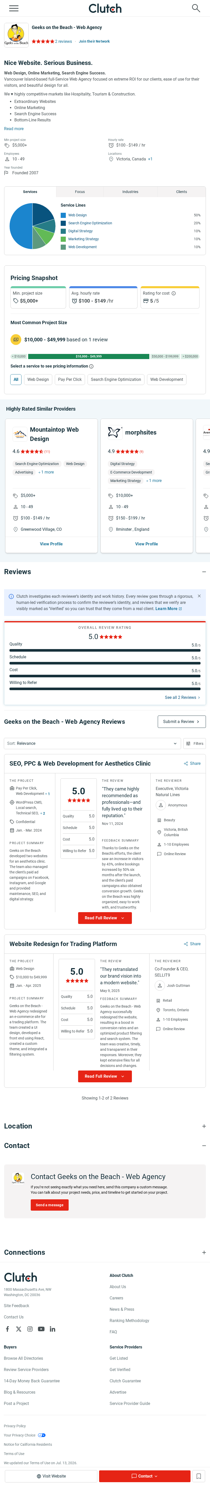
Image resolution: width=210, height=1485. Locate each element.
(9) (141, 452)
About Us (118, 1286)
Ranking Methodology (129, 1320)
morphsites (140, 432)
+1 (150, 159)
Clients (181, 192)
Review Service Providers (26, 1369)
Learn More (166, 608)
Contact (145, 1476)
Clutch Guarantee (125, 1380)
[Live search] (196, 8)
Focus (80, 192)
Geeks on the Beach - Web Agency (67, 27)
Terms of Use (14, 1454)
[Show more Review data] (105, 918)
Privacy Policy (15, 1426)
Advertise (118, 1392)
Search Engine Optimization (90, 223)
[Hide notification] (199, 596)
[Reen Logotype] (20, 434)
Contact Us (14, 1317)
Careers (116, 1298)
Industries (130, 192)
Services (30, 192)
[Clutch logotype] (105, 8)
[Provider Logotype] (16, 35)
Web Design (77, 215)
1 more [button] (47, 472)
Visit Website (54, 1476)
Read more (14, 128)
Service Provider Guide (130, 1403)
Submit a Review (178, 721)
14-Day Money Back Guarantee (32, 1380)
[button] (92, 743)
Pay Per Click (70, 379)
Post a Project (16, 1403)
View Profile (51, 544)
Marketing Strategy (83, 239)
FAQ (113, 1331)
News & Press (122, 1309)
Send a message (50, 1205)
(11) (47, 452)
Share (195, 763)
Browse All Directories (23, 1358)
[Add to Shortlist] (199, 1476)
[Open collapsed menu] (14, 8)
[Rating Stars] (31, 451)
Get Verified (120, 1369)
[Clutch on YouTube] (41, 1329)
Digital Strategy (80, 231)
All (16, 379)
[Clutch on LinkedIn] (52, 1329)
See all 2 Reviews (180, 697)
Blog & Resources (19, 1392)
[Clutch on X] (18, 1329)
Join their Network (94, 41)
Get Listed (119, 1358)
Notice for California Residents (28, 1444)
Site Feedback (16, 1305)
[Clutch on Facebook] (7, 1329)
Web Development (82, 247)
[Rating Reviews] (42, 41)
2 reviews (63, 41)
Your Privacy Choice (19, 1435)
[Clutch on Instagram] (30, 1329)
